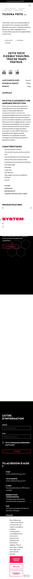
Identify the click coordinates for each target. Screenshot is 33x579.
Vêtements (21, 8)
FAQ (7, 506)
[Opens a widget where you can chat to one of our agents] (26, 576)
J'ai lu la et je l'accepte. (17, 444)
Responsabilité (10, 191)
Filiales (9, 515)
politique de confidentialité (20, 442)
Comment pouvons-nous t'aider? (16, 193)
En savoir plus (11, 246)
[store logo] (7, 5)
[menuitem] (16, 93)
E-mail (3, 433)
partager (7, 42)
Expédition (8, 188)
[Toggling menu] (30, 5)
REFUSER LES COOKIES (16, 573)
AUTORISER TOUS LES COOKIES (16, 559)
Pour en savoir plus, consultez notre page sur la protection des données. (16, 549)
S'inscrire (16, 451)
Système (7, 185)
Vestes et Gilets (7, 10)
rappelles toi (9, 40)
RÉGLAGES (16, 566)
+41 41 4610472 (11, 479)
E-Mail (9, 485)
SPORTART (4, 425)
